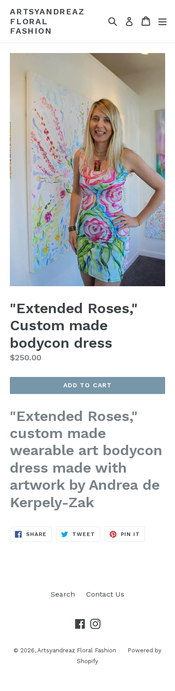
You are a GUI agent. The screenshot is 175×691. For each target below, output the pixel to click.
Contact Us (105, 594)
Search (63, 594)
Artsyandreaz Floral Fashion (47, 21)
